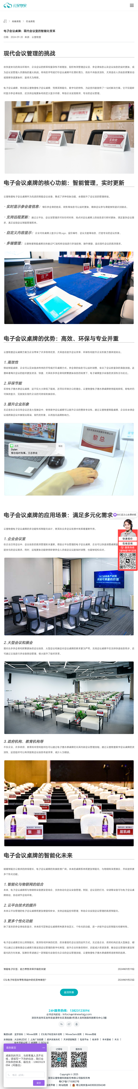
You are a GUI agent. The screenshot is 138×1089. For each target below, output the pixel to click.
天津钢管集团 (69, 1039)
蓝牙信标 (18, 1034)
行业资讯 (30, 21)
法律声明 (50, 1085)
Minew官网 (32, 1034)
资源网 (34, 1042)
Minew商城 (90, 1034)
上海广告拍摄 (36, 1039)
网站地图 (63, 1085)
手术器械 (106, 1039)
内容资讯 (16, 21)
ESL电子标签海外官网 (51, 1034)
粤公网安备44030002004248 (90, 1085)
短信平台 (84, 1039)
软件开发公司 (20, 1042)
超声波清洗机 (53, 1039)
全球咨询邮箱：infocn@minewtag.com (69, 1014)
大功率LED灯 (20, 1039)
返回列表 (69, 992)
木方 (116, 1039)
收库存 (95, 1039)
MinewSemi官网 (74, 1034)
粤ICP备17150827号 (69, 1081)
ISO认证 (45, 1042)
